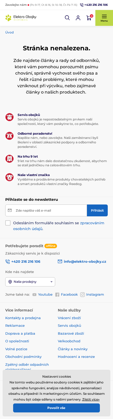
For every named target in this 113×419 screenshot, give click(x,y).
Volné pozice (16, 349)
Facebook (69, 294)
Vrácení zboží (69, 318)
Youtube (45, 294)
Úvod (9, 32)
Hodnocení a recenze (76, 356)
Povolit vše (56, 408)
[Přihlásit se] (78, 18)
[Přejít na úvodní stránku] (21, 17)
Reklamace (15, 325)
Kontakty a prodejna (23, 318)
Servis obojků (69, 325)
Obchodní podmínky (23, 356)
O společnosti (17, 341)
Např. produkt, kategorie (39, 30)
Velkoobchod (69, 341)
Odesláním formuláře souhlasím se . (58, 226)
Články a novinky (73, 349)
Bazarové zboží (71, 333)
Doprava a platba (20, 333)
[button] (67, 18)
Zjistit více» (91, 399)
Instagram (95, 294)
